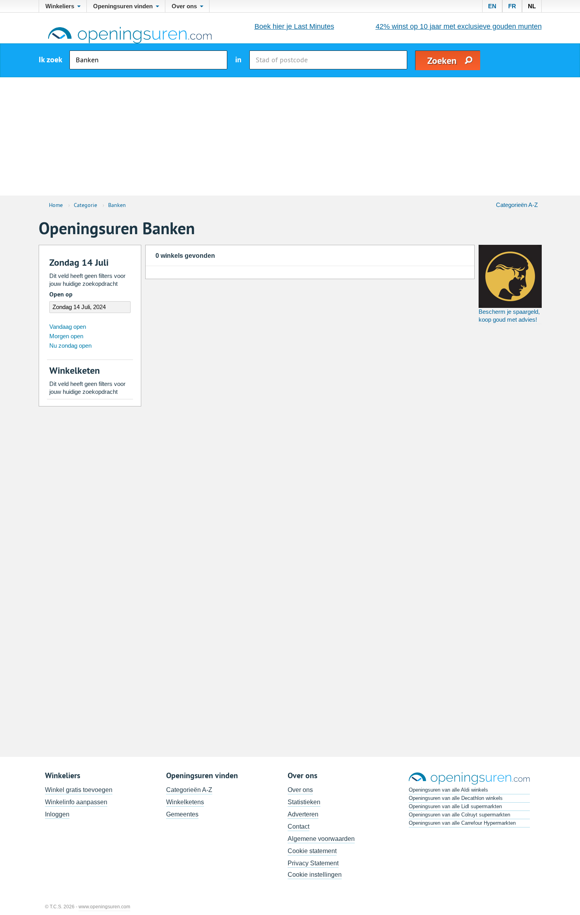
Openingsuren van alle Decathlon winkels (456, 798)
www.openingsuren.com (104, 906)
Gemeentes (182, 814)
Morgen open (66, 336)
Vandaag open (67, 326)
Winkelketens (185, 802)
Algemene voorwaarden (321, 838)
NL (532, 6)
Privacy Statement (313, 863)
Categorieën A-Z (517, 204)
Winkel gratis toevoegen (78, 789)
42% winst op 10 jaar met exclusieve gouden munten (459, 26)
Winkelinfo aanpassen (76, 802)
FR (512, 6)
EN (492, 6)
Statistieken (304, 802)
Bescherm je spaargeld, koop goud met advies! (509, 315)
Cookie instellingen (315, 874)
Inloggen (57, 814)
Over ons (300, 789)
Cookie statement (312, 851)
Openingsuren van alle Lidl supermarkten (455, 806)
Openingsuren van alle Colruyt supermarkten (459, 815)
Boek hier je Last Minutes (294, 26)
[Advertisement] (290, 136)
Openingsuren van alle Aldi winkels (448, 790)
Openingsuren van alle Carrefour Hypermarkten (462, 823)
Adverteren (303, 814)
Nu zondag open (70, 345)
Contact (298, 826)
